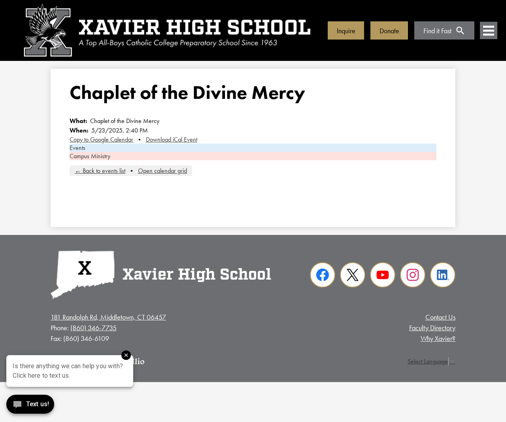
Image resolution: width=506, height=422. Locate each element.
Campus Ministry (90, 156)
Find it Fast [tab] (437, 30)
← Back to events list (100, 171)
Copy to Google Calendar (101, 139)
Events (77, 148)
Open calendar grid (162, 171)
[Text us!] (30, 406)
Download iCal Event (171, 139)
